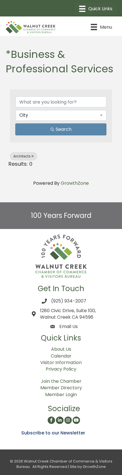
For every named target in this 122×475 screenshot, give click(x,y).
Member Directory (61, 387)
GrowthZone (75, 183)
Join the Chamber (61, 381)
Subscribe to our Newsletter (53, 433)
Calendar (61, 356)
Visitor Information (61, 362)
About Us (61, 349)
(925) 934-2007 (68, 301)
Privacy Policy (61, 369)
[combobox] (61, 115)
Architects (22, 156)
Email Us (68, 326)
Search (63, 129)
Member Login (61, 394)
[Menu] (95, 9)
